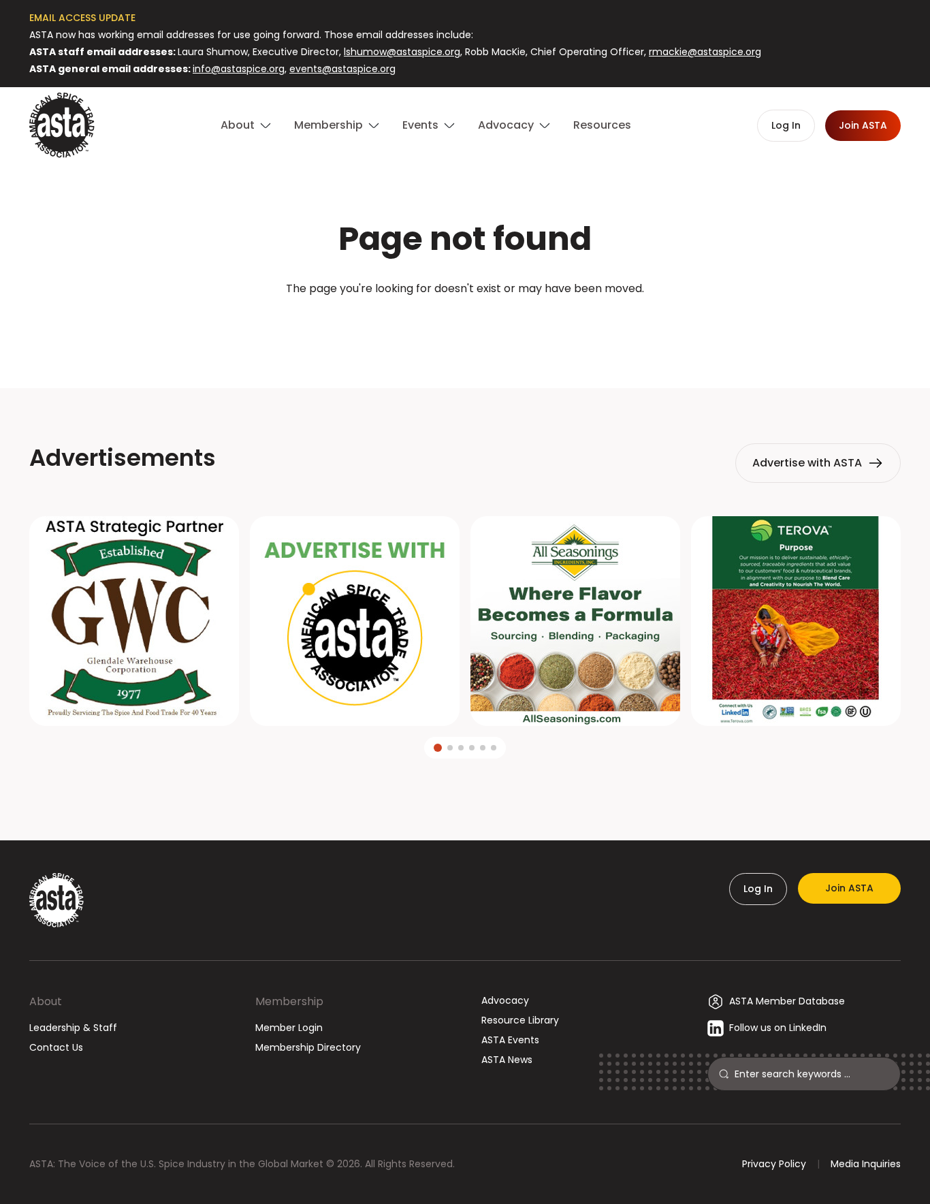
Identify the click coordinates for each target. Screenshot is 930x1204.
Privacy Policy (774, 1164)
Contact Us (56, 1047)
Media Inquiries (866, 1164)
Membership (289, 1001)
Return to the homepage (465, 325)
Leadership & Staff (73, 1027)
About (45, 1001)
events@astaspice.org (342, 69)
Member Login (289, 1027)
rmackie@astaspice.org (705, 52)
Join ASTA (849, 888)
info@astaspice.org (239, 69)
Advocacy (505, 1000)
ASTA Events (510, 1040)
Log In (758, 889)
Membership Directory (308, 1047)
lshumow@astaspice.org (402, 52)
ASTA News (506, 1059)
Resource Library (520, 1020)
